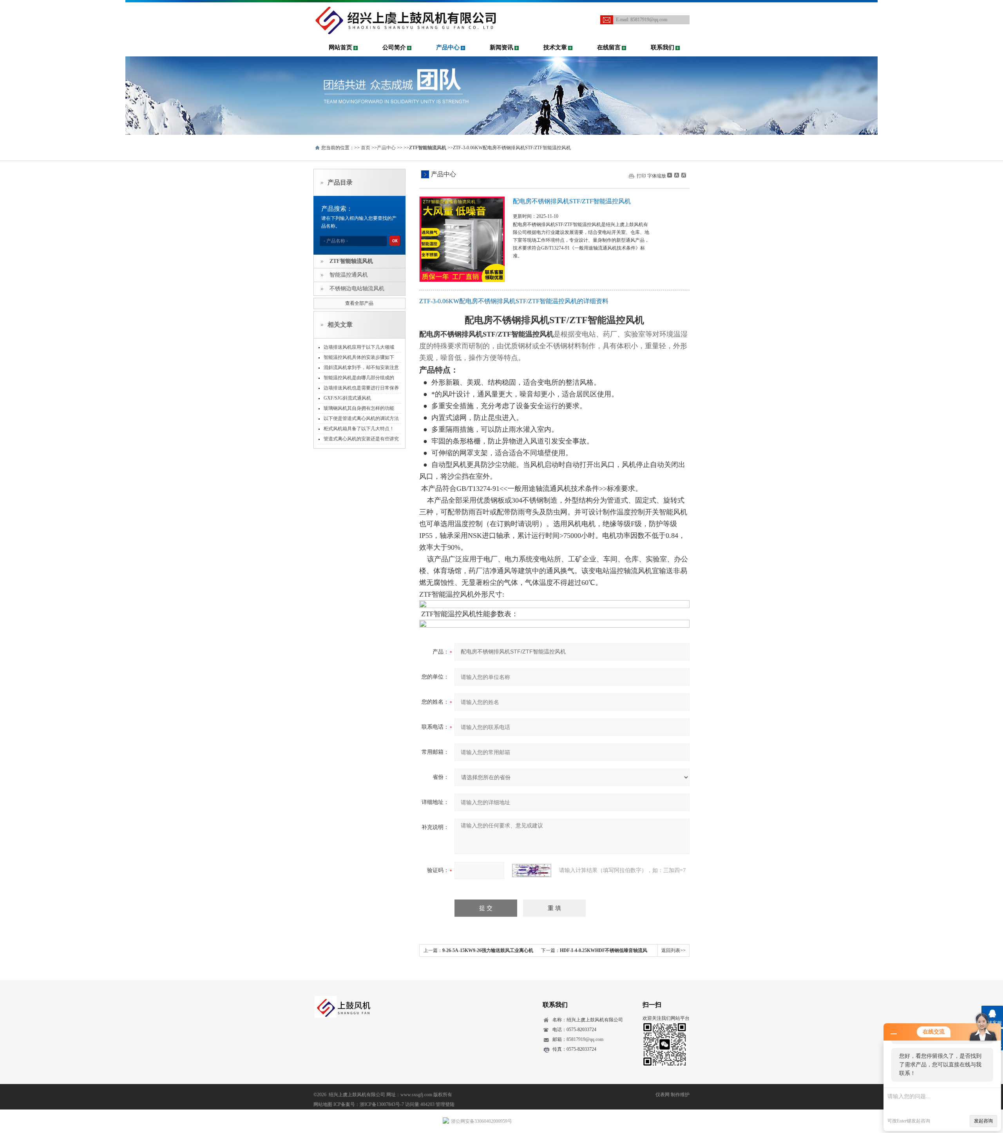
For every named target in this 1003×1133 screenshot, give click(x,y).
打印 (641, 176)
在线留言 (609, 47)
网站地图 (322, 1104)
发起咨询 (983, 1121)
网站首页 (340, 47)
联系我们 (662, 47)
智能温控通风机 (349, 275)
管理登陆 (445, 1104)
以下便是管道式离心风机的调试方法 (361, 418)
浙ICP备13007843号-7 (382, 1104)
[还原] (676, 175)
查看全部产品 (359, 303)
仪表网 (662, 1094)
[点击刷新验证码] (531, 870)
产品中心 (448, 47)
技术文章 (555, 47)
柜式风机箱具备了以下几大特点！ (359, 428)
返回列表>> (673, 950)
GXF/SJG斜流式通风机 (347, 398)
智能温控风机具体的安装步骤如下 (359, 357)
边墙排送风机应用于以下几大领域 (359, 347)
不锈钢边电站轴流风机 (357, 288)
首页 (365, 147)
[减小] (669, 175)
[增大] (683, 175)
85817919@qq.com (648, 19)
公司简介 (394, 47)
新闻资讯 (501, 47)
